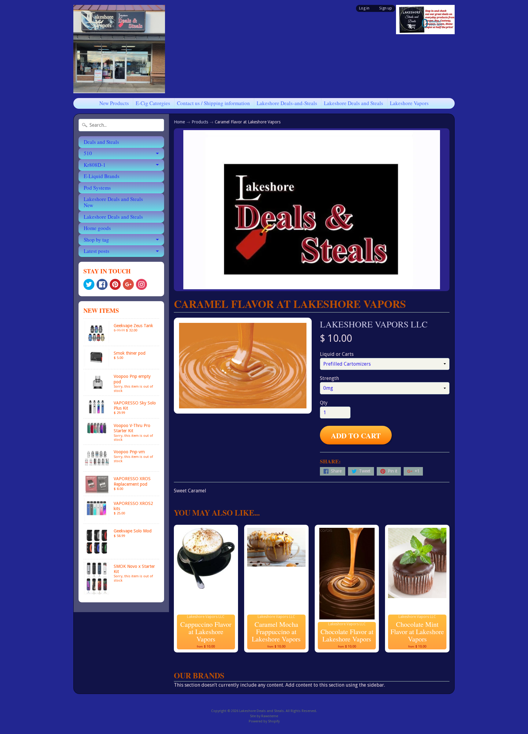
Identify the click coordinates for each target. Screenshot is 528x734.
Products (200, 121)
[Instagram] (141, 284)
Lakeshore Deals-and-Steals (287, 103)
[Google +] (128, 284)
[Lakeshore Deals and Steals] (119, 49)
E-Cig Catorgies (153, 103)
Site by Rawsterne (264, 716)
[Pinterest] (115, 284)
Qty (324, 403)
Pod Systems (97, 187)
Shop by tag (96, 239)
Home (179, 121)
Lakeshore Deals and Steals (353, 103)
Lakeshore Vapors (409, 103)
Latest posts (96, 250)
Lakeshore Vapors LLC (373, 324)
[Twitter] (88, 284)
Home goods (97, 228)
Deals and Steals (101, 141)
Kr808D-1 (95, 164)
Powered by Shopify (264, 721)
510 (88, 153)
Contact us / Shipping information (213, 103)
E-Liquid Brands (101, 176)
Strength (329, 378)
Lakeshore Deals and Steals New (113, 202)
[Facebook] (102, 284)
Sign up (385, 8)
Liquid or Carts (337, 354)
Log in (364, 8)
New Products (114, 103)
